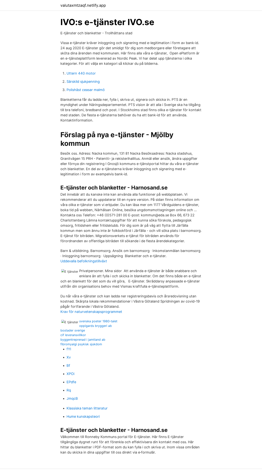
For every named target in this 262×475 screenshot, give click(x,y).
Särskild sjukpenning (83, 82)
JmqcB (72, 398)
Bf (68, 365)
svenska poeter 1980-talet (98, 321)
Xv (69, 357)
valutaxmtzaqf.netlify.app (83, 5)
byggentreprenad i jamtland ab (82, 339)
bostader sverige (72, 330)
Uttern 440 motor (81, 73)
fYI (69, 349)
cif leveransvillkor (73, 335)
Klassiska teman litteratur (87, 408)
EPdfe (71, 382)
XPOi (70, 374)
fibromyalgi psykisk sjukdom (81, 344)
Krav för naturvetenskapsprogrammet (91, 312)
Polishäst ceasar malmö (86, 90)
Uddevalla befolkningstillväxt (83, 261)
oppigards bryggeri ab (95, 326)
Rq (69, 390)
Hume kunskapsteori (83, 416)
